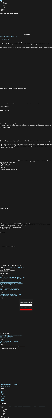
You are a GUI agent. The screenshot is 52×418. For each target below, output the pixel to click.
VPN (40, 406)
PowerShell (20, 406)
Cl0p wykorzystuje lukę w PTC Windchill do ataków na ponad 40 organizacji (8, 295)
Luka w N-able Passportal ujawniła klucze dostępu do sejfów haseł (7, 290)
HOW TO (4, 7)
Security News (3, 397)
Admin (1, 404)
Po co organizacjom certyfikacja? (5, 38)
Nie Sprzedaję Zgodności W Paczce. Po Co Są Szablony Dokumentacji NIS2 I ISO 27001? (11, 385)
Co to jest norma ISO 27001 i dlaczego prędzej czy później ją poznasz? (8, 35)
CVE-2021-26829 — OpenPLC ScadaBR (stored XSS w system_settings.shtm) (9, 341)
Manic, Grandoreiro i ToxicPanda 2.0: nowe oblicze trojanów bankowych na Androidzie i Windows (11, 278)
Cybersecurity (11, 404)
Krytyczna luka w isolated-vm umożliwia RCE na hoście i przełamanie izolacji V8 (9, 288)
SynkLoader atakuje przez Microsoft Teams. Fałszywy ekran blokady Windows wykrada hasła (10, 282)
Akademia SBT (3, 9)
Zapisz (26, 309)
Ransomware (27, 406)
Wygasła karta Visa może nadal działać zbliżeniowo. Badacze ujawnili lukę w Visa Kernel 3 (10, 294)
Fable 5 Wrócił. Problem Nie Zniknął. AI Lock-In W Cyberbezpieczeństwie (9, 384)
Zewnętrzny (4, 8)
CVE (2, 391)
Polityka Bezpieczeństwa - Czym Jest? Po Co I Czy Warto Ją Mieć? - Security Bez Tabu (14, 267)
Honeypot (5, 6)
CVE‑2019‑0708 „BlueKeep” (3, 342)
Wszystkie (2, 398)
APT (5, 404)
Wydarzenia (4, 5)
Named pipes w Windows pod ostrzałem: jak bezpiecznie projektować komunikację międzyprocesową (11, 283)
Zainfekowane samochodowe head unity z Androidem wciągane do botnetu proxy (9, 284)
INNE (3, 410)
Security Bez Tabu (2, 417)
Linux (47, 404)
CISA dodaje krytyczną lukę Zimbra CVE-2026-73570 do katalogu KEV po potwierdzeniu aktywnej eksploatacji (12, 277)
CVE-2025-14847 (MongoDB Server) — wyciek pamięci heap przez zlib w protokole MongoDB (11, 335)
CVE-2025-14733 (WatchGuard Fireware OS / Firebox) (6, 337)
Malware (2, 406)
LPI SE (2, 395)
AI (3, 404)
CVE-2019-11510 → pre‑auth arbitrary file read (5, 343)
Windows (43, 406)
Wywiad (2, 399)
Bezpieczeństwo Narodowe (4, 390)
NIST (10, 406)
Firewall (31, 404)
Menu (0, 0)
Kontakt (2, 10)
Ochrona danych (5, 3)
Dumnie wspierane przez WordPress (13, 417)
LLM (49, 404)
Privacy (24, 406)
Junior (3, 2)
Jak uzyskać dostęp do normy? (5, 37)
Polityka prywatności (6, 417)
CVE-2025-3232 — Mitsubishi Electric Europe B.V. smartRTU (7, 336)
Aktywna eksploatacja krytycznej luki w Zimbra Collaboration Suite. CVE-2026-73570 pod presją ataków (12, 296)
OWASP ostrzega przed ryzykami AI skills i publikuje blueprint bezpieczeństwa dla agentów (10, 289)
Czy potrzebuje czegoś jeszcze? (5, 39)
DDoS (21, 404)
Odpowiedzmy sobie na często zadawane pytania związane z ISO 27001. (8, 36)
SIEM (35, 406)
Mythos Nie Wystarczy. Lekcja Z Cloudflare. (6, 386)
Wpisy (2, 1)
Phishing (16, 406)
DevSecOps (24, 404)
